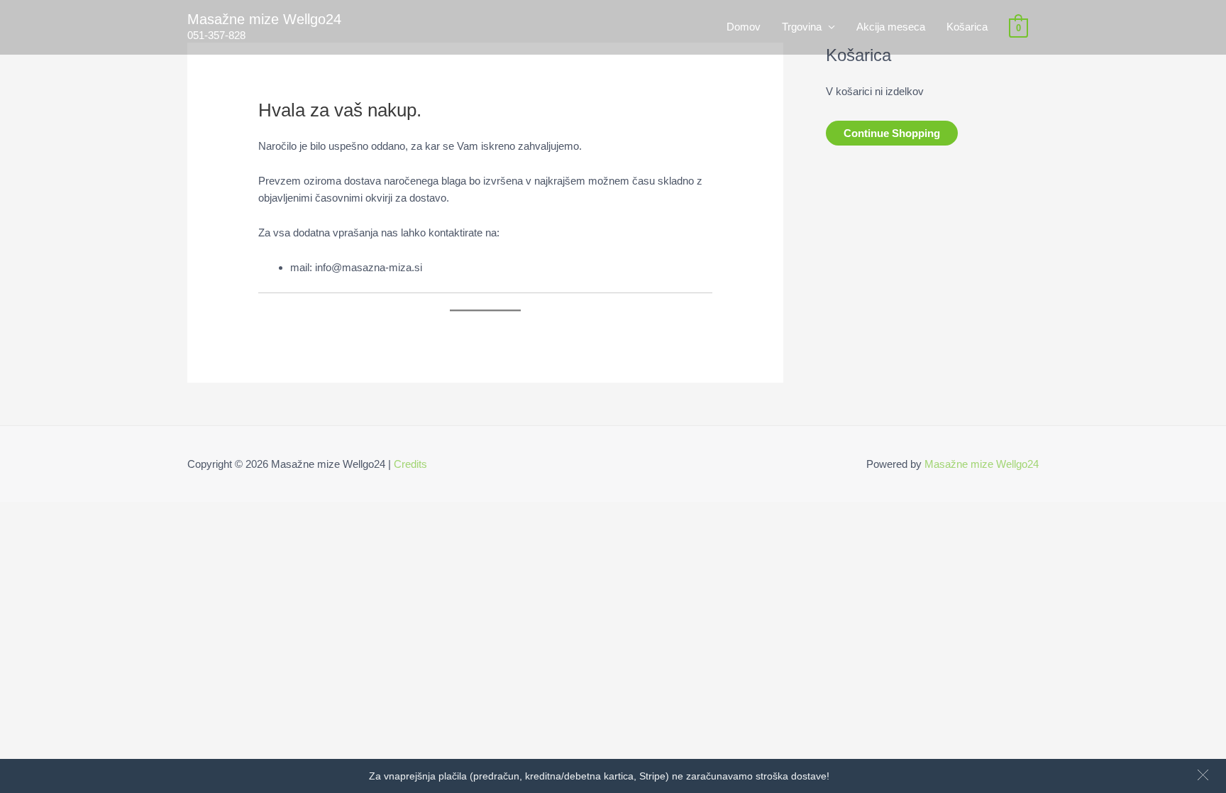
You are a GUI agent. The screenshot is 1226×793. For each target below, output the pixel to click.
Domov (744, 27)
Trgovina (802, 27)
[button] (1203, 775)
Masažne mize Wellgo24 (264, 19)
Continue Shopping (892, 133)
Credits (410, 464)
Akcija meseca (890, 27)
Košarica (967, 27)
